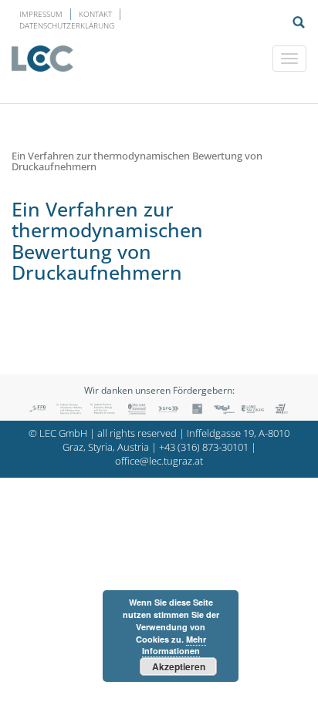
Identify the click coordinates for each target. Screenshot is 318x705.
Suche (299, 22)
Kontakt (95, 13)
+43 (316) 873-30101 (204, 447)
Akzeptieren (178, 666)
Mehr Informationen (174, 645)
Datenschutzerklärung (66, 25)
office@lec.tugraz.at (159, 461)
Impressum (41, 13)
